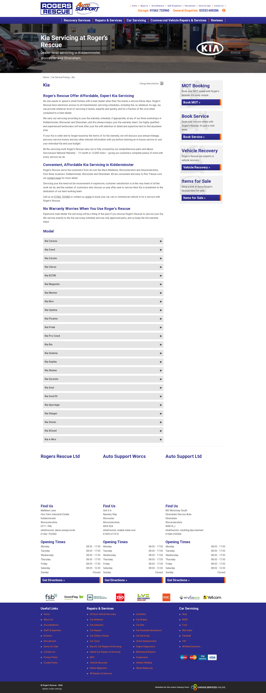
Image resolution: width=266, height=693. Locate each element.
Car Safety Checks (99, 636)
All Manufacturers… (192, 646)
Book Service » (194, 137)
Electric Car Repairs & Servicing (105, 646)
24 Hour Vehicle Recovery (103, 614)
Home (134, 6)
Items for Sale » (194, 198)
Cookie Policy (50, 663)
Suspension (142, 657)
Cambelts (141, 614)
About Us (144, 6)
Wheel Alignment (98, 668)
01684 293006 (173, 534)
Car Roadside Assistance (149, 630)
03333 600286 (196, 10)
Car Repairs (96, 630)
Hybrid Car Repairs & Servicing (105, 652)
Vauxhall (186, 636)
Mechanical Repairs (146, 652)
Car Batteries (96, 619)
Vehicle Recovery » (196, 167)
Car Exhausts (96, 625)
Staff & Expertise (174, 6)
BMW (184, 619)
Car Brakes (141, 619)
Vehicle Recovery (98, 663)
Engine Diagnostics (145, 646)
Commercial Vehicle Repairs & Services (178, 20)
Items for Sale (205, 6)
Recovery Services (77, 20)
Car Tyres (95, 641)
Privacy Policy (51, 657)
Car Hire (140, 625)
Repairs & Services (108, 20)
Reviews (217, 20)
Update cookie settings (52, 689)
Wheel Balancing (144, 668)
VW (184, 641)
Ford (184, 625)
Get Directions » (53, 580)
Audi (184, 614)
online (88, 196)
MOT (92, 657)
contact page (54, 178)
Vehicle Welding (144, 663)
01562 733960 (153, 10)
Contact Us (219, 6)
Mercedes (187, 630)
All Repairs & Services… (101, 673)
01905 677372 (111, 534)
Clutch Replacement (146, 641)
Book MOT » (191, 102)
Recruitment (190, 6)
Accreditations (157, 6)
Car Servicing (136, 20)
